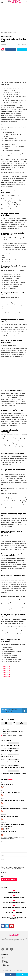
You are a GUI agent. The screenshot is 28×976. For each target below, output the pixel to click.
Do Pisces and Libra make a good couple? (14, 773)
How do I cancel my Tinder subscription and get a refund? (13, 825)
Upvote (6, 723)
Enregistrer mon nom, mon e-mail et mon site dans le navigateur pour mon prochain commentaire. (12, 868)
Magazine (16, 743)
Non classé (4, 961)
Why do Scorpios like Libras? (9, 817)
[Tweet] (22, 974)
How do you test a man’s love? (10, 745)
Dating (10, 743)
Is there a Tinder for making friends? (12, 762)
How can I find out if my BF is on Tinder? (13, 767)
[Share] (10, 974)
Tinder (3, 964)
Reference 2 (6, 668)
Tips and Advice (5, 965)
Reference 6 (6, 676)
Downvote (21, 723)
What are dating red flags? (9, 751)
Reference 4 (6, 672)
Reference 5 (6, 674)
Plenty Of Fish (5, 962)
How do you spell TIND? (8, 756)
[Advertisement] (14, 17)
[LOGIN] (26, 2)
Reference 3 (6, 670)
